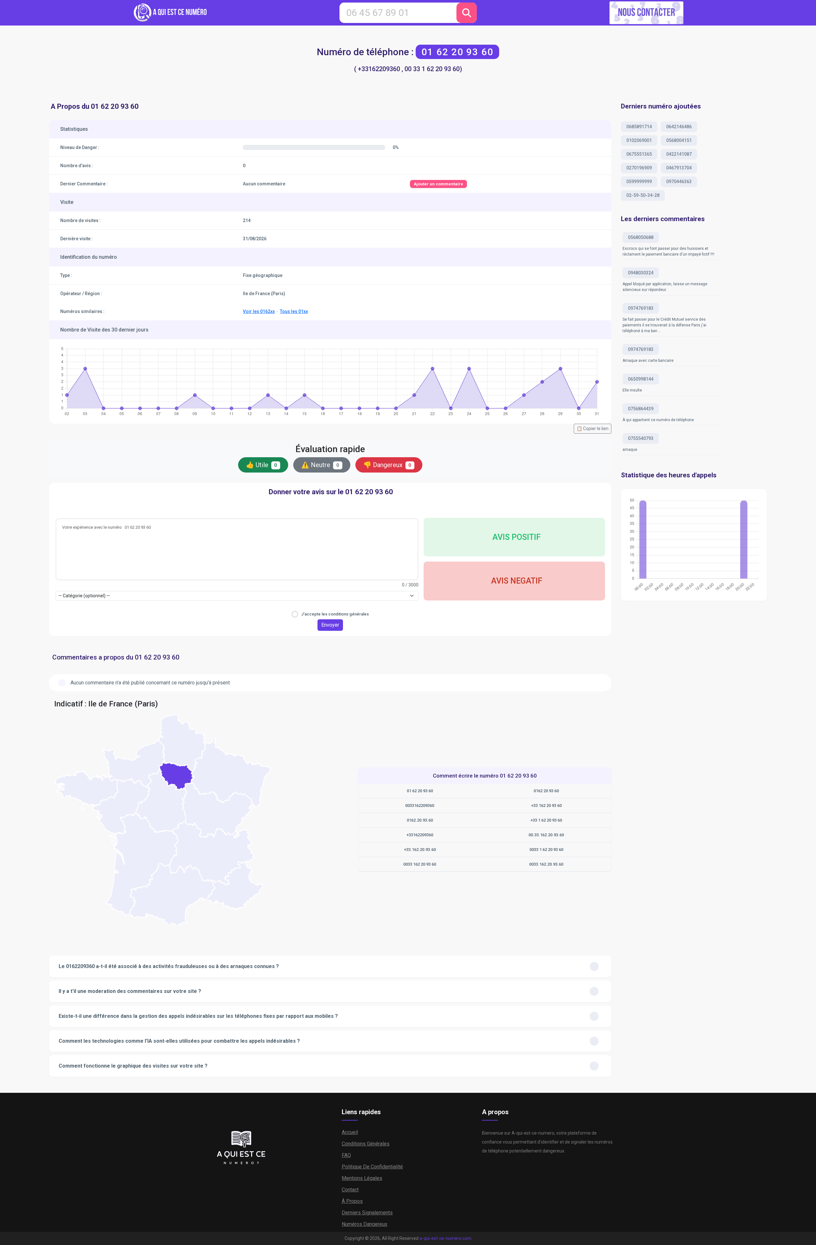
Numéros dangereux (364, 1224)
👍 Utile (261, 465)
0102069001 (639, 140)
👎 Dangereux (387, 465)
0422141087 (679, 154)
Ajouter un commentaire (438, 184)
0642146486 (679, 126)
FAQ (346, 1155)
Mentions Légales (362, 1178)
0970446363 (679, 181)
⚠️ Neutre (320, 465)
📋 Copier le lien (592, 428)
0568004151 (679, 140)
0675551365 (639, 154)
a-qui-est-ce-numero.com (445, 1238)
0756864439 (640, 408)
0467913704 (679, 167)
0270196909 (639, 167)
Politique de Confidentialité (372, 1167)
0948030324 (640, 272)
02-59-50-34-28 (642, 195)
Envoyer (330, 625)
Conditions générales (366, 1144)
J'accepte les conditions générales (335, 614)
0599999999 (639, 181)
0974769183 (640, 308)
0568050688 (640, 237)
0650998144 (640, 379)
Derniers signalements (367, 1213)
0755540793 (640, 438)
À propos (352, 1201)
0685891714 (639, 126)
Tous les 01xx (294, 311)
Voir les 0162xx (259, 311)
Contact (350, 1190)
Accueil (350, 1132)
